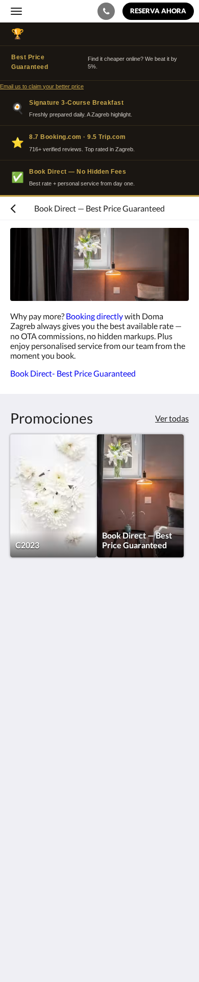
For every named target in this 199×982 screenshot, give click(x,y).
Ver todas (172, 418)
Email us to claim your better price (42, 86)
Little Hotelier (78, 918)
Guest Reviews (36, 853)
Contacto (26, 759)
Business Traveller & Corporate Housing (80, 827)
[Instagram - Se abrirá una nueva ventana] (48, 711)
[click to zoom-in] (99, 264)
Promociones (33, 844)
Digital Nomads (37, 835)
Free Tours (28, 776)
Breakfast (27, 785)
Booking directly (93, 316)
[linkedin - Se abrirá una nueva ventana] (76, 711)
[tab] (99, 742)
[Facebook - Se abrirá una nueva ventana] (20, 711)
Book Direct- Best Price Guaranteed (73, 373)
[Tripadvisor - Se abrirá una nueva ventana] (104, 711)
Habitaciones (33, 768)
